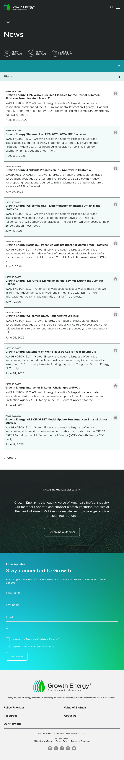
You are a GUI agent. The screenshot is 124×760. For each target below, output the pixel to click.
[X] (50, 748)
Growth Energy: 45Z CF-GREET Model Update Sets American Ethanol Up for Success (56, 421)
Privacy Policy (62, 741)
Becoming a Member (62, 532)
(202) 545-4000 (62, 738)
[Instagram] (68, 748)
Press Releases (13, 91)
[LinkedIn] (56, 748)
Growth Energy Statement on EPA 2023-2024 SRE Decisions (45, 134)
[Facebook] (62, 748)
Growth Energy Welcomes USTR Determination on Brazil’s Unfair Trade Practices (52, 207)
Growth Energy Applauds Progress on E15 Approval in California (48, 170)
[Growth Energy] (19, 7)
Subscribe (16, 656)
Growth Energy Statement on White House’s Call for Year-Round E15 (50, 352)
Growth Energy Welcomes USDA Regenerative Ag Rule (42, 316)
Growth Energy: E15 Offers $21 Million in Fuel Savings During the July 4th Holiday (54, 282)
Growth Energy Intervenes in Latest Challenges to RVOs (42, 387)
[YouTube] (74, 748)
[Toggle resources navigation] (118, 66)
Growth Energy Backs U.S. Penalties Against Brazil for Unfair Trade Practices (56, 245)
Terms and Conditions (37, 639)
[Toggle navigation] (118, 7)
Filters (8, 76)
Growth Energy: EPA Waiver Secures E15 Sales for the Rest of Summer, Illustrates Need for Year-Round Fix (52, 96)
